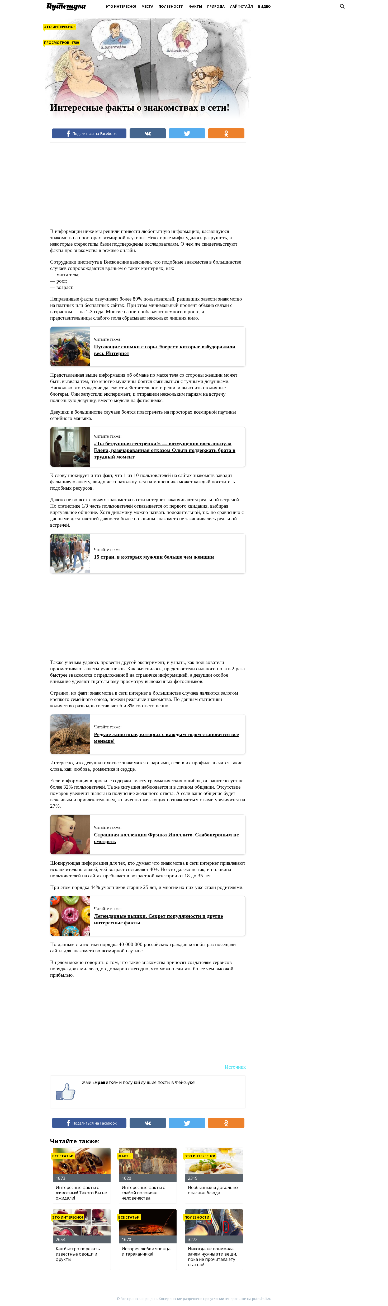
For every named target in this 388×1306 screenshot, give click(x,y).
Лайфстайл (241, 6)
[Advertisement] (146, 185)
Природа (216, 6)
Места (147, 6)
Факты (195, 6)
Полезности (171, 6)
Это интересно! (121, 6)
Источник (235, 1067)
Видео (264, 6)
